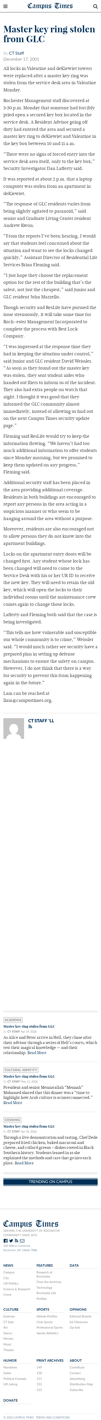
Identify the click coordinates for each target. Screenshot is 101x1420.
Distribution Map (81, 1384)
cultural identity (21, 1070)
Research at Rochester (44, 1274)
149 (39, 1367)
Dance (7, 1333)
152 (39, 1384)
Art (5, 1327)
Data (74, 1265)
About (76, 1361)
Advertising (77, 1378)
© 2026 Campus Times (18, 1417)
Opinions (78, 1309)
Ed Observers (79, 1322)
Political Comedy (14, 1378)
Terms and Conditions (53, 1417)
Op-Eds (75, 1327)
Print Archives (50, 1361)
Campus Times (50, 5)
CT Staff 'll (41, 721)
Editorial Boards (80, 1316)
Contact (75, 1373)
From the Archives (49, 1282)
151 (39, 1378)
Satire (7, 1373)
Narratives (10, 1367)
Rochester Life (46, 1293)
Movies (8, 1338)
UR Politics (10, 1283)
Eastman (9, 1316)
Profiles (42, 1298)
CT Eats (8, 1322)
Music (7, 1344)
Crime (7, 1294)
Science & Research (16, 1289)
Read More (36, 1053)
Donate (10, 1400)
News (8, 1265)
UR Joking (10, 1384)
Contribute (77, 1367)
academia (13, 1020)
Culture (10, 1309)
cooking (12, 1120)
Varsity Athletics (47, 1333)
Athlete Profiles (47, 1316)
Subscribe (76, 1390)
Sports (43, 1309)
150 (39, 1373)
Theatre (8, 1350)
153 (39, 1390)
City (6, 1278)
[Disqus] (50, 810)
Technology (44, 1287)
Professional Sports (50, 1327)
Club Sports (45, 1322)
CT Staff (16, 53)
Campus (9, 1272)
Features (45, 1265)
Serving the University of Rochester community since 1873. (31, 1233)
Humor (10, 1361)
